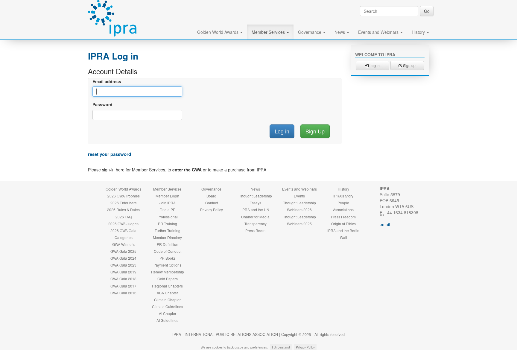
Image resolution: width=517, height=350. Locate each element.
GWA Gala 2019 (123, 271)
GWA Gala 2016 (123, 292)
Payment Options (167, 264)
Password (102, 104)
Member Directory (167, 237)
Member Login (167, 195)
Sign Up (315, 131)
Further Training (167, 230)
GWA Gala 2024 (123, 258)
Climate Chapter (167, 299)
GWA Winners (123, 244)
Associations (343, 209)
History (419, 32)
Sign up (409, 65)
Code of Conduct (167, 251)
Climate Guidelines (167, 306)
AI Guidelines (167, 320)
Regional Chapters (167, 285)
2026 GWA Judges (123, 223)
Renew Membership (167, 271)
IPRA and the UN (255, 209)
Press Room (255, 230)
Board (211, 195)
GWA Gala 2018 (123, 278)
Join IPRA (167, 202)
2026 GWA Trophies (123, 195)
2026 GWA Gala (123, 230)
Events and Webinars (379, 32)
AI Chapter (167, 313)
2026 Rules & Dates (123, 209)
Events (299, 195)
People (343, 202)
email (385, 224)
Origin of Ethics (343, 223)
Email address (106, 81)
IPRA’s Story (343, 195)
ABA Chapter (167, 292)
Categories (124, 237)
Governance (310, 32)
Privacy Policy (211, 209)
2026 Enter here (123, 202)
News (340, 32)
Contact (211, 202)
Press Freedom (343, 216)
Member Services (269, 32)
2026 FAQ (123, 216)
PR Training (167, 223)
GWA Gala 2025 (123, 251)
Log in (374, 65)
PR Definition (167, 244)
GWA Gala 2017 (123, 285)
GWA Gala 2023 (123, 264)
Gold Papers (167, 278)
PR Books (167, 258)
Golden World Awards (218, 32)
